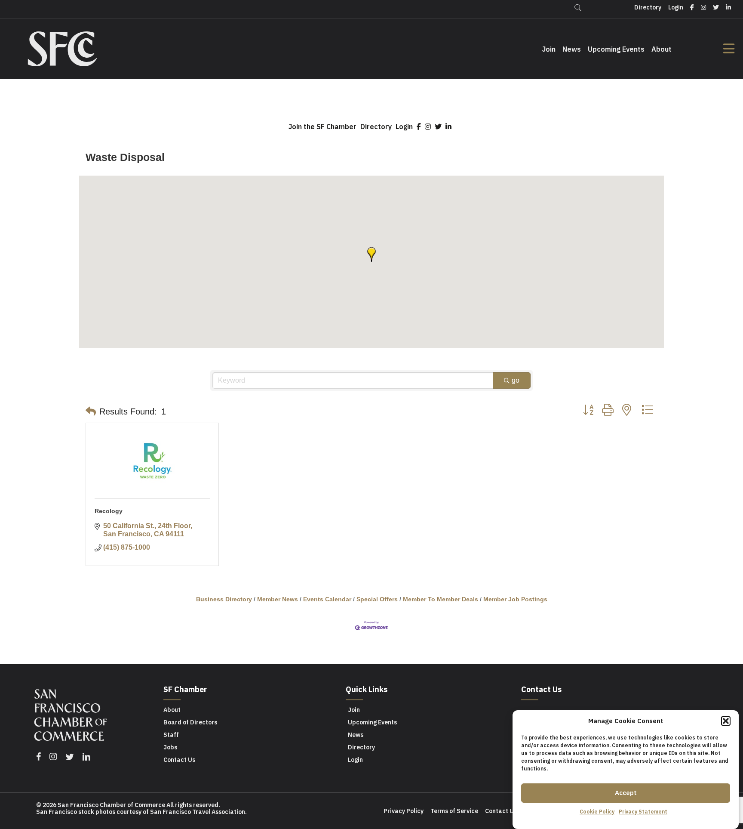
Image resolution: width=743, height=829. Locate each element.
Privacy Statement (643, 811)
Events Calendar (327, 599)
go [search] (515, 380)
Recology (109, 510)
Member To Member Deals (440, 599)
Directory (376, 126)
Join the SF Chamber (322, 126)
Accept (626, 793)
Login (404, 126)
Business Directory (224, 599)
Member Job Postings (515, 599)
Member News (277, 599)
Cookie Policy (597, 811)
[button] (726, 721)
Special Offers (377, 599)
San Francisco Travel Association (197, 812)
